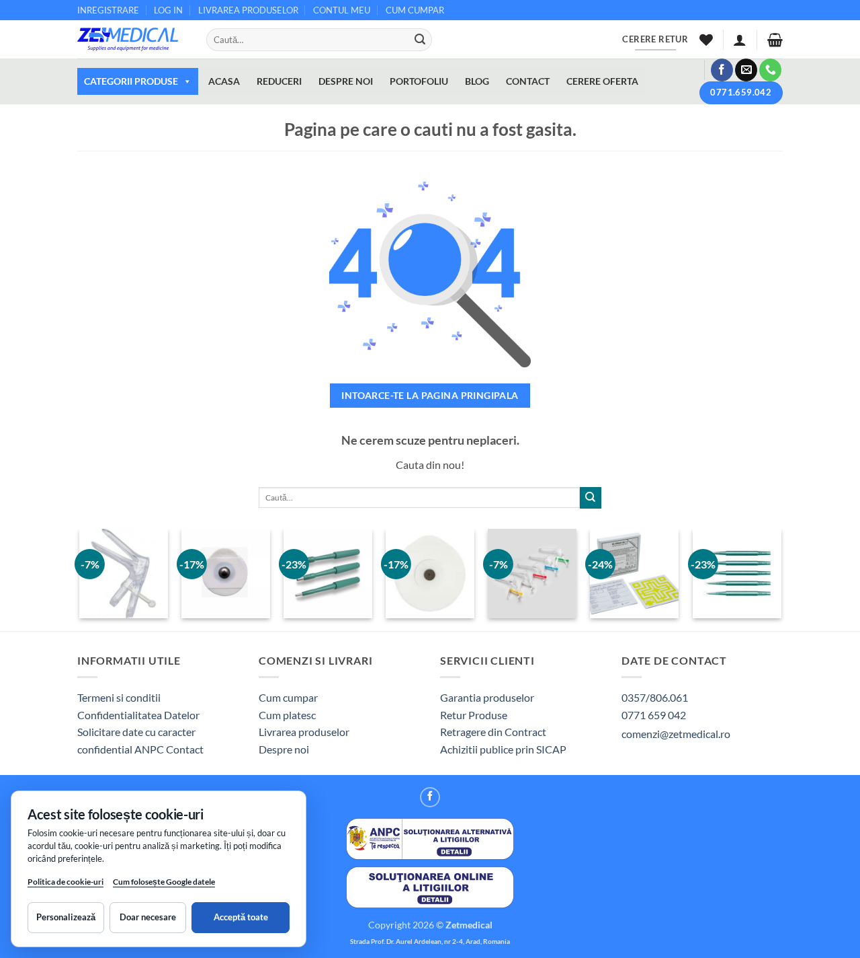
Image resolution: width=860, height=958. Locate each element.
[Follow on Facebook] (722, 70)
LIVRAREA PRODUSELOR (248, 10)
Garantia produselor (487, 697)
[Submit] (419, 39)
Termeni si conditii (119, 697)
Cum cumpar (288, 697)
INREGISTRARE (108, 10)
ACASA (224, 81)
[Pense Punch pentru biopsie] (328, 573)
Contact (185, 749)
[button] (739, 39)
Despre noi (284, 749)
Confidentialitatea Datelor (138, 714)
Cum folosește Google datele (164, 884)
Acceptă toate (241, 917)
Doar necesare (148, 917)
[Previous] (80, 578)
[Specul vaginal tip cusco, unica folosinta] (532, 573)
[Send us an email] (746, 70)
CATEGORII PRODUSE (131, 81)
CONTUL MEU (341, 10)
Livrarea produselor (304, 731)
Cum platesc (287, 714)
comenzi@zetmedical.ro (675, 733)
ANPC (150, 749)
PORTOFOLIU (419, 81)
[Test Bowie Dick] (634, 573)
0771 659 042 (653, 714)
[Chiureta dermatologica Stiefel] (736, 573)
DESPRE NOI (345, 81)
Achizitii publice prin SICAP (503, 749)
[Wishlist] (706, 39)
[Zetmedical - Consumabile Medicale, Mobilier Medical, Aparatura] (131, 39)
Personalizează (65, 917)
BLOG (477, 81)
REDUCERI (279, 81)
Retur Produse (473, 714)
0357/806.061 (654, 697)
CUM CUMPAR (415, 10)
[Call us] (770, 70)
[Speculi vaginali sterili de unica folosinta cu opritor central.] (123, 573)
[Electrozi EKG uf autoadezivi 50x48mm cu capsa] (430, 573)
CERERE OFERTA (602, 81)
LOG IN (168, 10)
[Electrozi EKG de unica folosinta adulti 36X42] (225, 573)
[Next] (781, 578)
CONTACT (528, 81)
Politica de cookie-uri (65, 882)
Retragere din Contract (493, 731)
